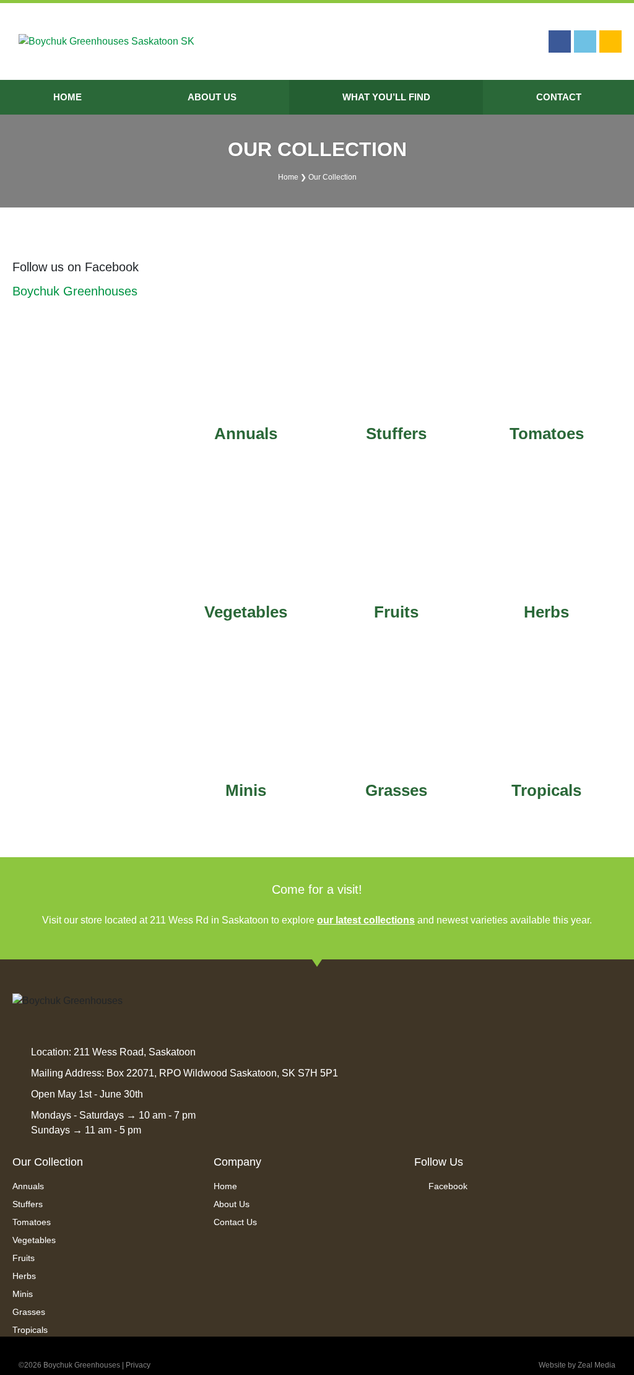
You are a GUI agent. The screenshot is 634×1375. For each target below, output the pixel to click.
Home (67, 97)
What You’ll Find (386, 97)
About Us (212, 97)
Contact (558, 97)
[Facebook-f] (560, 41)
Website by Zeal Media (577, 1365)
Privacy (138, 1365)
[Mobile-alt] (610, 41)
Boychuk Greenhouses (74, 291)
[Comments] (585, 41)
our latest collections (366, 920)
